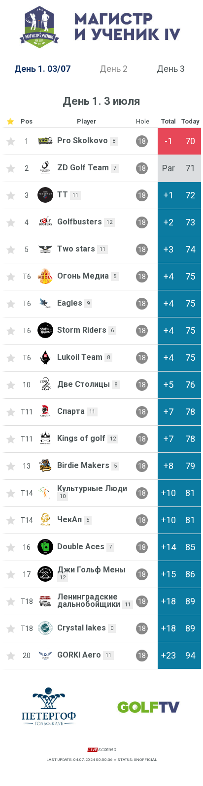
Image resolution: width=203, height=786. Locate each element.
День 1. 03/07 (42, 69)
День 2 (114, 69)
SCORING (102, 750)
